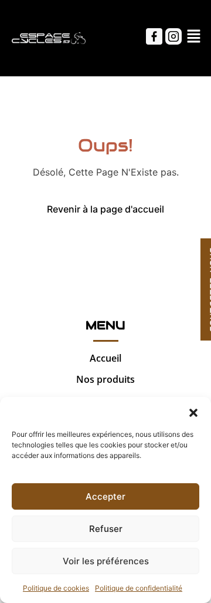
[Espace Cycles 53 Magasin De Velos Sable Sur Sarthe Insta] (173, 36)
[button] (193, 411)
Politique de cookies (56, 588)
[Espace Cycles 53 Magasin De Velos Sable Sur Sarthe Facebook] (154, 36)
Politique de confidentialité (138, 588)
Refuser (105, 528)
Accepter (105, 496)
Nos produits (105, 379)
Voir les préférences (106, 561)
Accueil (105, 358)
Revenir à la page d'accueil (105, 209)
